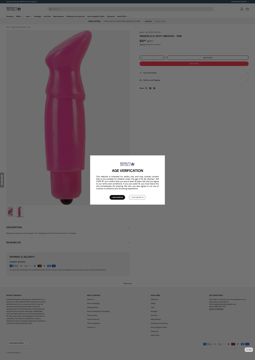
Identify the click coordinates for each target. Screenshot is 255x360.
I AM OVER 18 (117, 197)
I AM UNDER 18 (137, 197)
